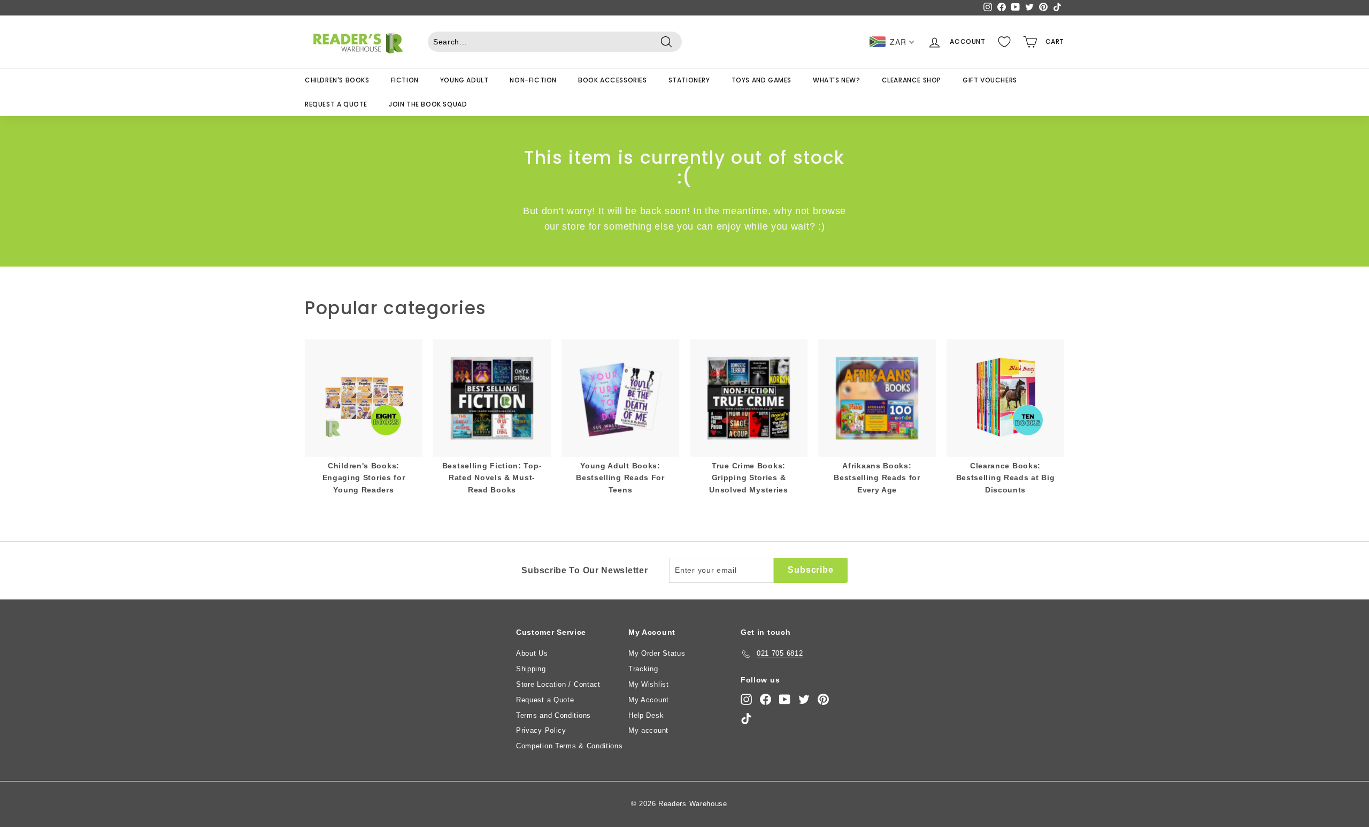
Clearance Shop (911, 80)
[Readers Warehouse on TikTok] (746, 718)
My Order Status (657, 653)
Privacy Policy (541, 730)
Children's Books (337, 80)
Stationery (689, 80)
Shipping (531, 669)
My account (648, 730)
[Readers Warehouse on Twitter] (804, 699)
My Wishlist (648, 684)
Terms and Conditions (553, 715)
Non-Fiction (533, 80)
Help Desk (646, 715)
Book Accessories (612, 80)
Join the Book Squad (428, 104)
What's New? (836, 80)
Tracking (643, 669)
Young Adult (464, 80)
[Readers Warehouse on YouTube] (784, 699)
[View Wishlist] (1004, 41)
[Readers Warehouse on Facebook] (765, 699)
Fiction (405, 80)
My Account (648, 700)
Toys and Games (761, 80)
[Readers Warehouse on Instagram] (746, 699)
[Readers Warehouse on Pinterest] (823, 699)
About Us (532, 653)
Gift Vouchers (990, 80)
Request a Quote (336, 104)
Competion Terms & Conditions (569, 746)
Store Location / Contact (558, 684)
